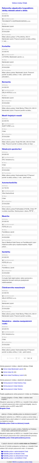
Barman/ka (6, 82)
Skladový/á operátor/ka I (12, 149)
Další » (29, 358)
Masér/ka (5, 216)
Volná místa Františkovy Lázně (13, 375)
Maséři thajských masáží (12, 115)
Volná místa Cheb (19, 3)
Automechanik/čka (9, 182)
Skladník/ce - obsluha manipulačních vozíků (17, 322)
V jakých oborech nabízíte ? (19, 443)
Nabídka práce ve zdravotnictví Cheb (15, 456)
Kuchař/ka (6, 46)
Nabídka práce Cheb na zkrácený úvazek (14, 423)
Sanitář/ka (6, 252)
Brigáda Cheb (5, 408)
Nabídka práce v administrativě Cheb (15, 451)
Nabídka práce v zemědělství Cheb (15, 458)
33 (24, 358)
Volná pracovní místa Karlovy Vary (14, 383)
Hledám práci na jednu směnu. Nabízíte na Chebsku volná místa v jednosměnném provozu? (18, 430)
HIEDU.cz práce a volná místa (22, 462)
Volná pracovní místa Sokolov (13, 386)
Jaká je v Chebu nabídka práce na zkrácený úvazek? (19, 414)
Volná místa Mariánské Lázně (13, 369)
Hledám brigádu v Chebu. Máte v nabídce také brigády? (16, 398)
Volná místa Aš (8, 372)
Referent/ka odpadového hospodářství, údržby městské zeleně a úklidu (18, 9)
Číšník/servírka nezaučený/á (13, 287)
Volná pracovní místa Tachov (12, 389)
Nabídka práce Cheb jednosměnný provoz (15, 438)
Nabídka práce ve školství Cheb (14, 453)
